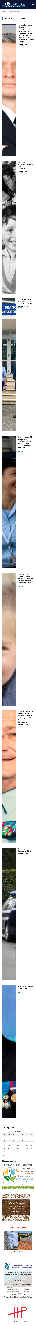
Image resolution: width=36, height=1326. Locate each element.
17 (4, 1146)
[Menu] (33, 4)
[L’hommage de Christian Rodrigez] (9, 914)
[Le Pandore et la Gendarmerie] (13, 4)
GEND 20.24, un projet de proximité (26, 987)
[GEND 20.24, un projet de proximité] (9, 1051)
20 (18, 1146)
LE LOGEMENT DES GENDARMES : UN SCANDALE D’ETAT (25, 302)
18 (9, 1146)
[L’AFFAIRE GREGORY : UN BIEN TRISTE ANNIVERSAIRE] (9, 227)
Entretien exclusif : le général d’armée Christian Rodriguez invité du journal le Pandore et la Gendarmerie (25, 717)
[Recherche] (29, 4)
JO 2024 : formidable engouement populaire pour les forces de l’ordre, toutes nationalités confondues (25, 442)
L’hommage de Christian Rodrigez (24, 850)
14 (22, 1143)
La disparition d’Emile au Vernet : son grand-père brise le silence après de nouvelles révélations (25, 578)
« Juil (3, 1155)
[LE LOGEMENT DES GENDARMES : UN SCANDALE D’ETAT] (9, 364)
